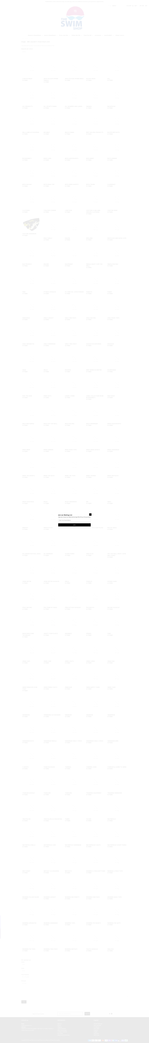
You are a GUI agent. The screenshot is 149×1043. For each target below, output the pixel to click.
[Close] (90, 514)
